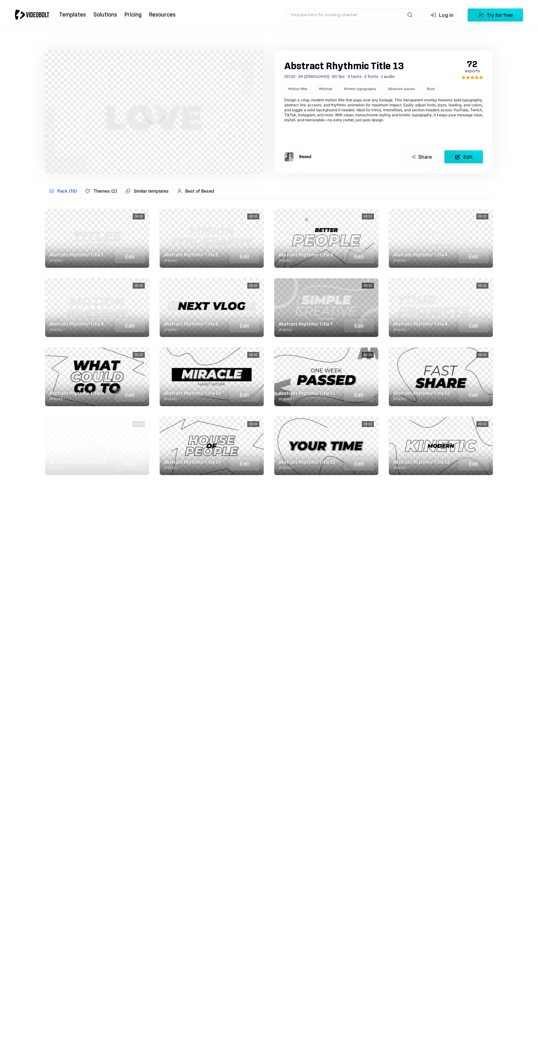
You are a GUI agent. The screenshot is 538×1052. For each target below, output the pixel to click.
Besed (305, 157)
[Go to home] (32, 15)
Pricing (133, 14)
